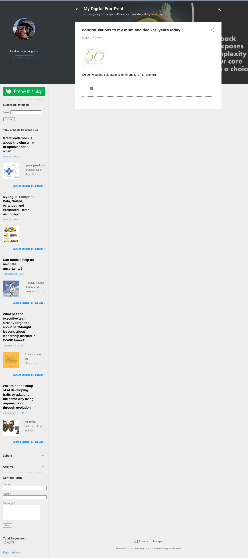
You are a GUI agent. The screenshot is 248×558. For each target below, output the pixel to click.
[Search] (219, 9)
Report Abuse (11, 552)
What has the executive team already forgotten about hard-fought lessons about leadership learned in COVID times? (19, 327)
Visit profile (24, 57)
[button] (212, 30)
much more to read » (29, 185)
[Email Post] (91, 90)
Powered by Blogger (150, 541)
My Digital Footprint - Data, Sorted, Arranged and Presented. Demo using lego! (19, 205)
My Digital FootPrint (103, 8)
